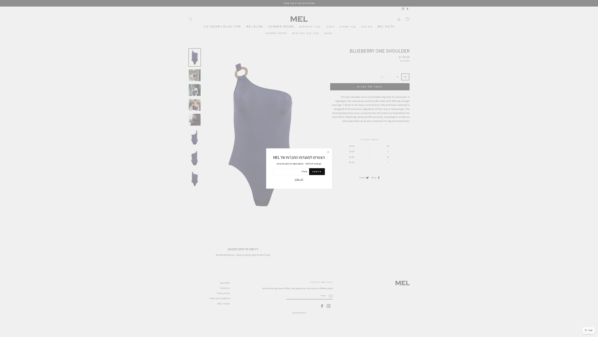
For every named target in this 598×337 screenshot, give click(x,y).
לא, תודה (299, 179)
